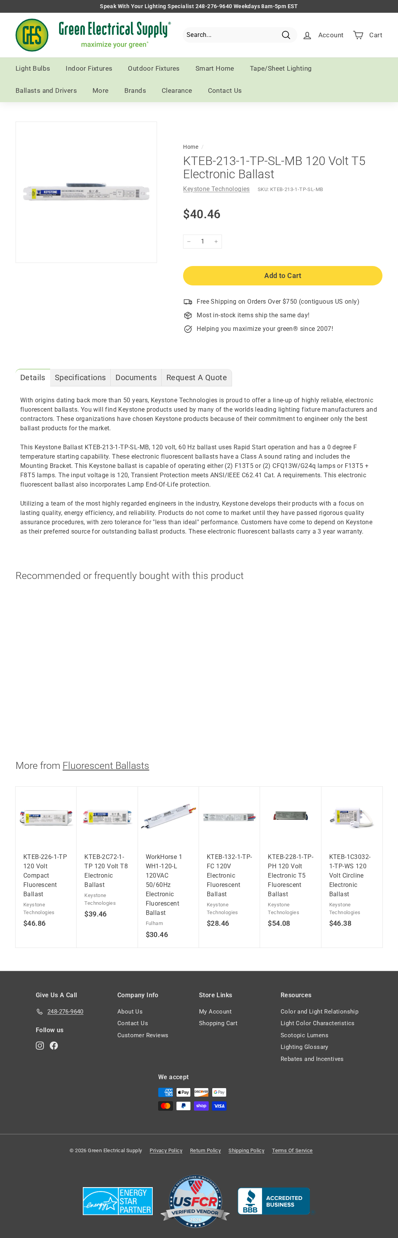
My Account (215, 1011)
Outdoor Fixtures (154, 68)
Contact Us (225, 90)
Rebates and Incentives (312, 1058)
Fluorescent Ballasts (106, 765)
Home (190, 147)
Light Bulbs (33, 68)
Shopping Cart (218, 1023)
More (101, 90)
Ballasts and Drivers (46, 90)
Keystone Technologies (216, 189)
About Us (130, 1011)
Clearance (177, 90)
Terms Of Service (292, 1150)
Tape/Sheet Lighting (281, 68)
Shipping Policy (246, 1150)
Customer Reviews (142, 1035)
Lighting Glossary (304, 1046)
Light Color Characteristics (318, 1023)
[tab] (33, 377)
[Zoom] (86, 192)
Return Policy (205, 1150)
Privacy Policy (166, 1150)
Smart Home (215, 68)
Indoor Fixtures (89, 68)
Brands (135, 90)
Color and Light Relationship (319, 1011)
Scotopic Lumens (304, 1035)
